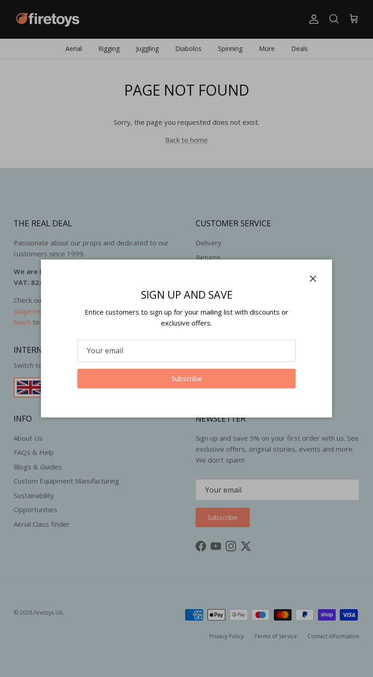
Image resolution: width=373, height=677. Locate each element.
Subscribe (186, 378)
